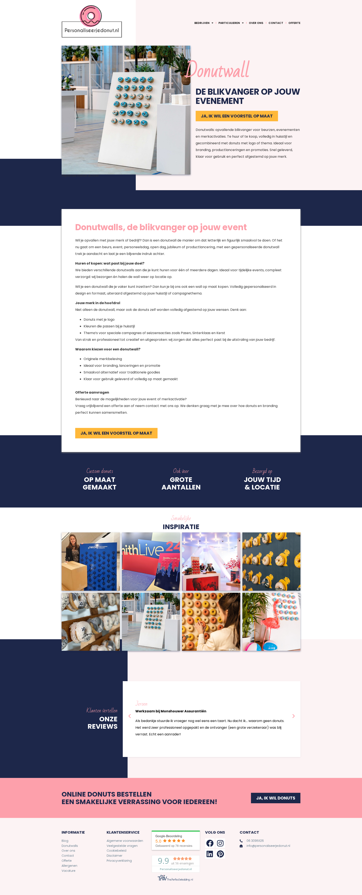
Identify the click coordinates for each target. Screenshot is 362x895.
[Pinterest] (220, 854)
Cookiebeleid (116, 851)
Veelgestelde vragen (122, 846)
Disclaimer (114, 856)
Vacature (68, 871)
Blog (65, 841)
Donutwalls (70, 846)
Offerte (294, 23)
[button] (129, 716)
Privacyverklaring (119, 861)
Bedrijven (201, 23)
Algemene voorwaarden (125, 841)
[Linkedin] (210, 854)
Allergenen (69, 866)
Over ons (256, 23)
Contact (276, 23)
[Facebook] (210, 843)
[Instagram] (220, 843)
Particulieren (229, 23)
